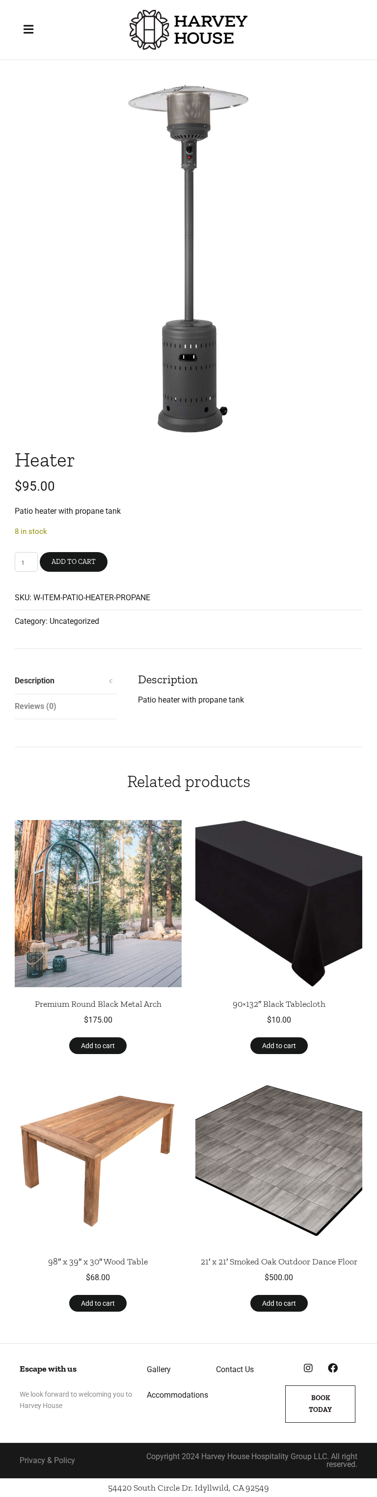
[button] (32, 29)
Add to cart (74, 562)
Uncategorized (74, 621)
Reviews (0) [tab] (35, 706)
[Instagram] (308, 1368)
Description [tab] (34, 680)
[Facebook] (333, 1368)
